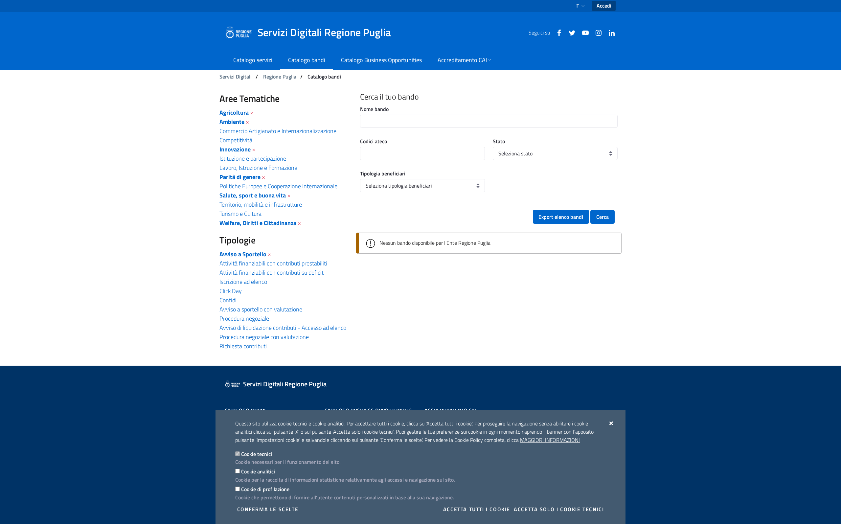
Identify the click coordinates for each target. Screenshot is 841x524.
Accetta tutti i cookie (476, 509)
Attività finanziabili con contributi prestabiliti (273, 263)
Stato (499, 141)
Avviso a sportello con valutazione (260, 309)
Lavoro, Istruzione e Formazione (258, 167)
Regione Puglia (279, 76)
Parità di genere (240, 176)
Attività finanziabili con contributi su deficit (271, 272)
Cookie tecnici (256, 454)
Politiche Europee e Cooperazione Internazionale (278, 186)
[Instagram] (595, 32)
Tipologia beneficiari (382, 173)
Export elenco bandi (560, 217)
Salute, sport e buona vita (252, 195)
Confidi (228, 300)
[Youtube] (582, 32)
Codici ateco (373, 141)
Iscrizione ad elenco (243, 281)
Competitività (235, 140)
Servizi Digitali (235, 76)
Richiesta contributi (243, 346)
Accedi (604, 6)
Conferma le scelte (268, 509)
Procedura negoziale (244, 318)
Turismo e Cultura (240, 213)
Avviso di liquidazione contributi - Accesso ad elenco (282, 327)
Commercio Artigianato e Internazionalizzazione (277, 130)
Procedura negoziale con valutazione (264, 336)
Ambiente (231, 121)
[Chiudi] (611, 423)
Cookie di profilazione (265, 489)
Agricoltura (234, 112)
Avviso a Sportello (242, 254)
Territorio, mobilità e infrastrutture (260, 204)
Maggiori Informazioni (550, 440)
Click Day (230, 290)
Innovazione (235, 149)
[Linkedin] (609, 32)
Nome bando (374, 109)
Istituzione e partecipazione (252, 158)
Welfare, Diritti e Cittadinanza (257, 222)
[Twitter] (569, 32)
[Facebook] (556, 32)
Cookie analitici (258, 471)
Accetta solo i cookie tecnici (559, 509)
